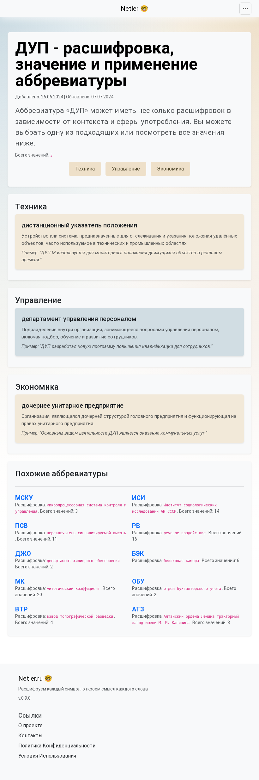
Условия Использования (47, 756)
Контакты (30, 736)
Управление (126, 169)
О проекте (30, 725)
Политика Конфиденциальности (56, 746)
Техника (85, 169)
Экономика (170, 169)
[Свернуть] (245, 9)
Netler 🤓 (134, 8)
